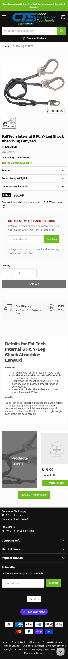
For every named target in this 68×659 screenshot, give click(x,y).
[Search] (61, 31)
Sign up (53, 582)
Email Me (52, 239)
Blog (14, 642)
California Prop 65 (57, 645)
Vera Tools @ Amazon (33, 645)
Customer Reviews (29, 642)
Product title (49, 475)
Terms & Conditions (52, 642)
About (5, 642)
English (32, 599)
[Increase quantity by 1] (32, 272)
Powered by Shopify (34, 653)
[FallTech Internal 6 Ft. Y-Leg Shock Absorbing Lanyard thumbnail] (9, 122)
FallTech (11, 146)
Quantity (6, 265)
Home (5, 46)
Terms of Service (10, 645)
